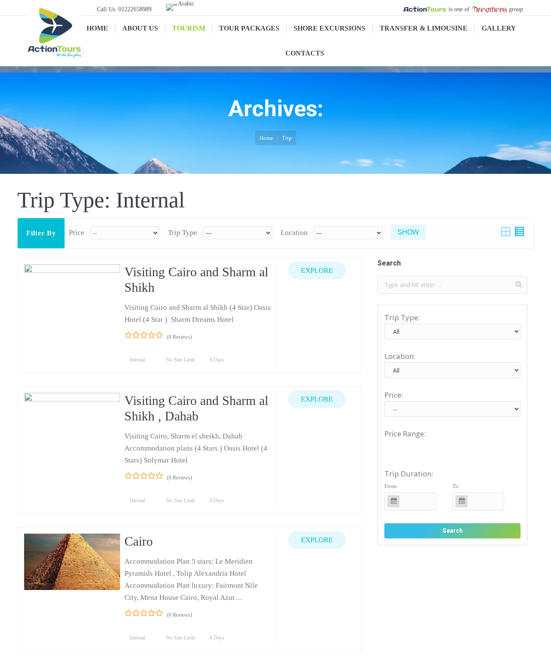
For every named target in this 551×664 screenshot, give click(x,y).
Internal (138, 360)
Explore (317, 270)
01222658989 (135, 9)
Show (408, 232)
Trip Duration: (408, 474)
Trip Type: (402, 317)
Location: (399, 356)
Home (266, 138)
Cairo (138, 541)
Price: (393, 395)
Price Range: (405, 434)
